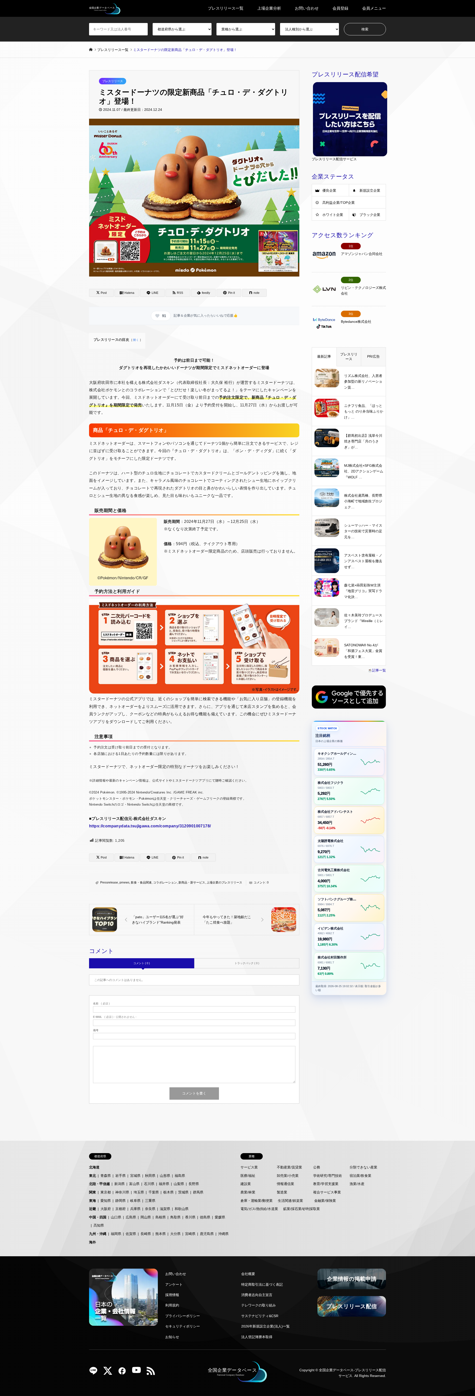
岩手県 (120, 1176)
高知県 (99, 1225)
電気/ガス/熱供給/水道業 (259, 1209)
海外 (92, 1242)
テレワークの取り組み (258, 1305)
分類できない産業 (363, 1167)
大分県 (175, 1234)
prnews (124, 882)
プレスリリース (112, 81)
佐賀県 (131, 1234)
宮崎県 (190, 1234)
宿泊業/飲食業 (360, 1176)
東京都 (105, 1192)
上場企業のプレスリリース (224, 882)
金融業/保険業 (325, 1201)
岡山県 (146, 1217)
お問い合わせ (307, 8)
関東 (92, 1192)
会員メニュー (374, 8)
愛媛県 (220, 1217)
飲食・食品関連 (141, 882)
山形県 (165, 1176)
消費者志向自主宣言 (256, 1295)
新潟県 (119, 1184)
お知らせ (172, 1337)
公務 (316, 1167)
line (95, 1372)
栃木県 (168, 1192)
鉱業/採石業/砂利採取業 (301, 1209)
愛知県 (105, 1201)
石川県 (149, 1184)
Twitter (109, 1372)
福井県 (164, 1184)
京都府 (120, 1209)
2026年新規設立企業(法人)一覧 (265, 1326)
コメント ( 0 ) (141, 963)
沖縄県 (223, 1234)
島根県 (160, 1217)
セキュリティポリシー (182, 1326)
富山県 (134, 1184)
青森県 (105, 1176)
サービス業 (249, 1167)
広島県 (131, 1217)
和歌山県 (182, 1209)
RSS (152, 1372)
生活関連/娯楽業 (290, 1201)
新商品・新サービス (191, 882)
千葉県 (153, 1192)
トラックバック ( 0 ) (247, 963)
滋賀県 (165, 1209)
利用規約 (172, 1305)
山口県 (116, 1217)
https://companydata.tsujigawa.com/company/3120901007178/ (150, 826)
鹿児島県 (207, 1234)
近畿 (92, 1209)
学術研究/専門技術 (327, 1176)
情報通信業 (285, 1184)
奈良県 (150, 1209)
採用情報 (172, 1295)
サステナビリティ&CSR (259, 1316)
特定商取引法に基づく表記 (262, 1284)
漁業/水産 (357, 1184)
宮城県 (135, 1176)
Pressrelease (109, 882)
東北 (92, 1176)
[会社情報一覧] (123, 1297)
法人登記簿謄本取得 (256, 1337)
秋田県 (150, 1176)
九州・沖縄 (97, 1234)
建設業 (245, 1184)
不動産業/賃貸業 (289, 1167)
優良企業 (329, 190)
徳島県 (205, 1217)
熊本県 (160, 1234)
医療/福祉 (247, 1176)
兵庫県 (135, 1209)
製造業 (282, 1192)
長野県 (194, 1184)
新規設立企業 (369, 190)
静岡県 (120, 1201)
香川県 (190, 1217)
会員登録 (340, 8)
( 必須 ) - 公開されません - (115, 1017)
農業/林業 (247, 1192)
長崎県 (146, 1234)
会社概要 (248, 1274)
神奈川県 (122, 1192)
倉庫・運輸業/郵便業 (256, 1201)
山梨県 (179, 1184)
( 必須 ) (101, 1003)
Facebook (124, 1372)
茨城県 (183, 1192)
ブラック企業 (369, 215)
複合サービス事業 (327, 1192)
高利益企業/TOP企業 (338, 203)
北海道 (94, 1167)
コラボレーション (165, 882)
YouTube (138, 1372)
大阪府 (105, 1209)
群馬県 (198, 1192)
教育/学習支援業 (325, 1184)
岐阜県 (135, 1201)
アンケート (174, 1284)
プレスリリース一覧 (225, 8)
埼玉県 (139, 1192)
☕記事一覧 (377, 670)
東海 (92, 1201)
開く (136, 339)
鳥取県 (175, 1217)
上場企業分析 (269, 8)
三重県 (150, 1201)
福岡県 (116, 1234)
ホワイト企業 (332, 215)
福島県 (180, 1176)
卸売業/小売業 (288, 1176)
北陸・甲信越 (99, 1184)
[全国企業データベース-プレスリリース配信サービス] (104, 8)
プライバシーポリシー (182, 1316)
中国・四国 (97, 1217)
